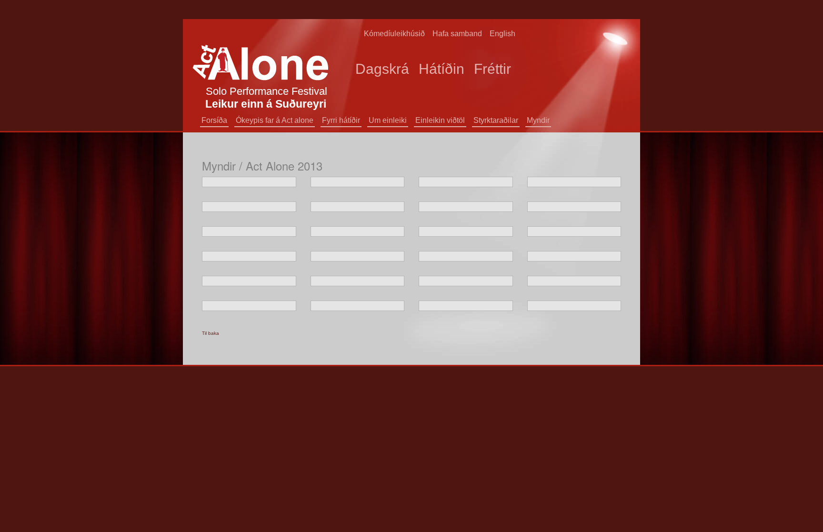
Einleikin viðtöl (440, 120)
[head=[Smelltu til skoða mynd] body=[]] (249, 182)
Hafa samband (457, 34)
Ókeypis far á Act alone (274, 120)
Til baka (210, 333)
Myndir (538, 120)
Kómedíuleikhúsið (394, 34)
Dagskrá (382, 69)
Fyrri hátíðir (341, 120)
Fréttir (492, 69)
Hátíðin (441, 69)
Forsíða (214, 120)
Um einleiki (388, 120)
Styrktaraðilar (495, 120)
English (502, 34)
